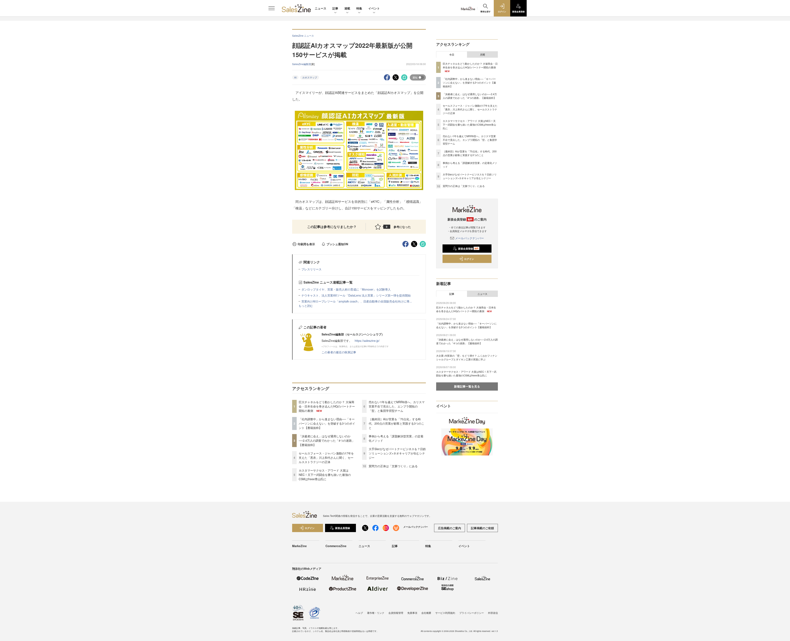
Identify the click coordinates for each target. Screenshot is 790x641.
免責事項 (412, 612)
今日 (451, 54)
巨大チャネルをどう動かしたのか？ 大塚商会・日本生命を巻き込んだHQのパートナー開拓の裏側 (327, 406)
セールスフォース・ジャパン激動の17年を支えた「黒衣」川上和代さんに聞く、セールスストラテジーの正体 (326, 457)
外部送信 (493, 612)
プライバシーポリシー (471, 612)
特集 (359, 8)
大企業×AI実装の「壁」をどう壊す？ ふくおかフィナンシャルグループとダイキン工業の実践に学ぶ (466, 357)
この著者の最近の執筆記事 (339, 352)
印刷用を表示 (306, 244)
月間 (482, 54)
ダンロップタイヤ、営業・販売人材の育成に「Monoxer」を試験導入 (346, 289)
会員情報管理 (395, 612)
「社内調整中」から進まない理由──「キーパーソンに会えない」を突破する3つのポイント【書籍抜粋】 (327, 423)
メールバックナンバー (469, 238)
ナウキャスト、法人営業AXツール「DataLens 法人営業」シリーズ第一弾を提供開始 (356, 295)
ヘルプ (359, 612)
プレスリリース (311, 269)
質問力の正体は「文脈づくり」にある (393, 466)
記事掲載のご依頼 (482, 528)
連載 (347, 8)
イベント (374, 8)
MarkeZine (299, 546)
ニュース (320, 8)
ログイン (469, 259)
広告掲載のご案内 (449, 528)
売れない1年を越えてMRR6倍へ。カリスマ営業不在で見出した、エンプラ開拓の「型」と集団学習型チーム (397, 406)
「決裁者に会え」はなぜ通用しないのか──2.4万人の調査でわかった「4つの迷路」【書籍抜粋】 (327, 440)
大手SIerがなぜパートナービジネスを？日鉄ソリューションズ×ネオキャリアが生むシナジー (397, 453)
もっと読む (306, 306)
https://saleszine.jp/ (367, 341)
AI (295, 77)
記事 (335, 8)
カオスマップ (309, 77)
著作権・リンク (375, 612)
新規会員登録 (468, 248)
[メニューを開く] (271, 8)
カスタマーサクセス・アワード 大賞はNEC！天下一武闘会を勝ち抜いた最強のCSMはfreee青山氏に (325, 474)
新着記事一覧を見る (467, 386)
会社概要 (426, 612)
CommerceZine (335, 546)
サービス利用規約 (445, 612)
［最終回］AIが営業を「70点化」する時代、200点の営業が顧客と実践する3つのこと (396, 423)
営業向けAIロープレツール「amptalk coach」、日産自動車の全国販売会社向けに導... (356, 301)
